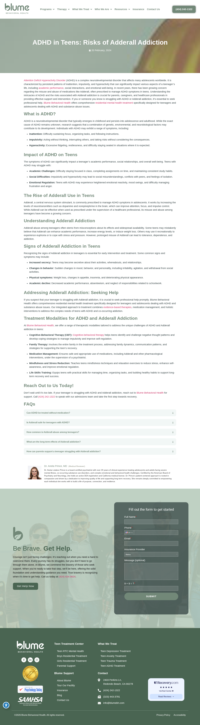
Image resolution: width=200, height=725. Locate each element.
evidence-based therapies (117, 307)
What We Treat (80, 9)
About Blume (64, 680)
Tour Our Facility (66, 685)
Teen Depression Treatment (116, 651)
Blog (59, 695)
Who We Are (102, 9)
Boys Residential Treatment (72, 656)
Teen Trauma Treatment (114, 661)
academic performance (51, 88)
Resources (121, 9)
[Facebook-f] (23, 659)
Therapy (62, 9)
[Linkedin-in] (30, 659)
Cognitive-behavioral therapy (88, 335)
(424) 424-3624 (67, 576)
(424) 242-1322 (46, 396)
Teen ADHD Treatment (113, 665)
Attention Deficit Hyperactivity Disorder (45, 80)
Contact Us (153, 9)
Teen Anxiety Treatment (113, 656)
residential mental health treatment (114, 102)
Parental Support (66, 665)
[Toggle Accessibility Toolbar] (6, 705)
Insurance (138, 9)
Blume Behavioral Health (57, 102)
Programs (46, 9)
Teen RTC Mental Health (70, 651)
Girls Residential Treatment (72, 661)
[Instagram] (36, 659)
